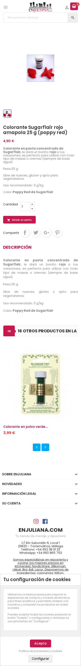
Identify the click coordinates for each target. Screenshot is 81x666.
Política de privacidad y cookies (40, 651)
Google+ (46, 232)
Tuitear (36, 232)
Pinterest (57, 232)
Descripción (17, 247)
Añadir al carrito (19, 220)
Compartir (25, 232)
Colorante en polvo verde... (25, 427)
